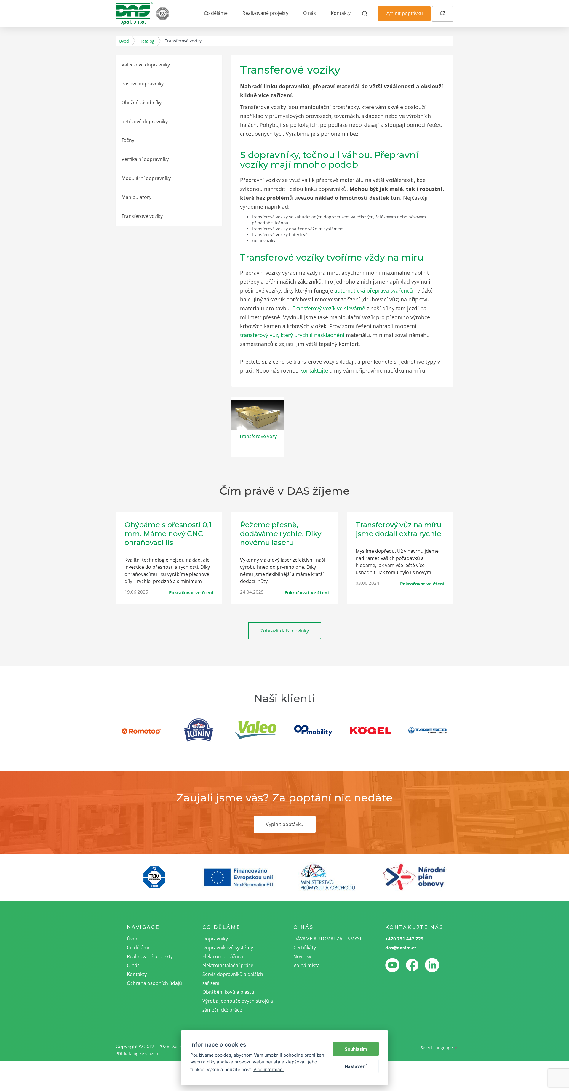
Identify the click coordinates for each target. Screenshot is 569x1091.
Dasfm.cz (180, 1046)
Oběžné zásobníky (142, 102)
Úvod (124, 41)
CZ (442, 13)
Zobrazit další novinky (284, 630)
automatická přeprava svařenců (373, 290)
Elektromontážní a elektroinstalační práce (227, 961)
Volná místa (306, 965)
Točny (128, 140)
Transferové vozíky (142, 216)
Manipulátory (136, 197)
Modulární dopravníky (146, 178)
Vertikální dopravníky (145, 159)
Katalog (147, 41)
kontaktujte (314, 370)
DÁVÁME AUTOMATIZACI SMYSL (327, 938)
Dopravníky (215, 938)
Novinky (302, 956)
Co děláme (216, 13)
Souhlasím (356, 1049)
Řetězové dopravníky (145, 121)
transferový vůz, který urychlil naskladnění (292, 334)
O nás (309, 13)
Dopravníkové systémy (227, 947)
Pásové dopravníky (143, 83)
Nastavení (356, 1066)
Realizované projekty (265, 13)
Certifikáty (304, 947)
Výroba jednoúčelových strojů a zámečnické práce (237, 1005)
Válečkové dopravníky (146, 64)
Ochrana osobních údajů (154, 983)
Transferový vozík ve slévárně (329, 308)
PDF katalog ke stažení (137, 1053)
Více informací (268, 1069)
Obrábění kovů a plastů (228, 992)
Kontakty (341, 13)
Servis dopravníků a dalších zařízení (232, 978)
